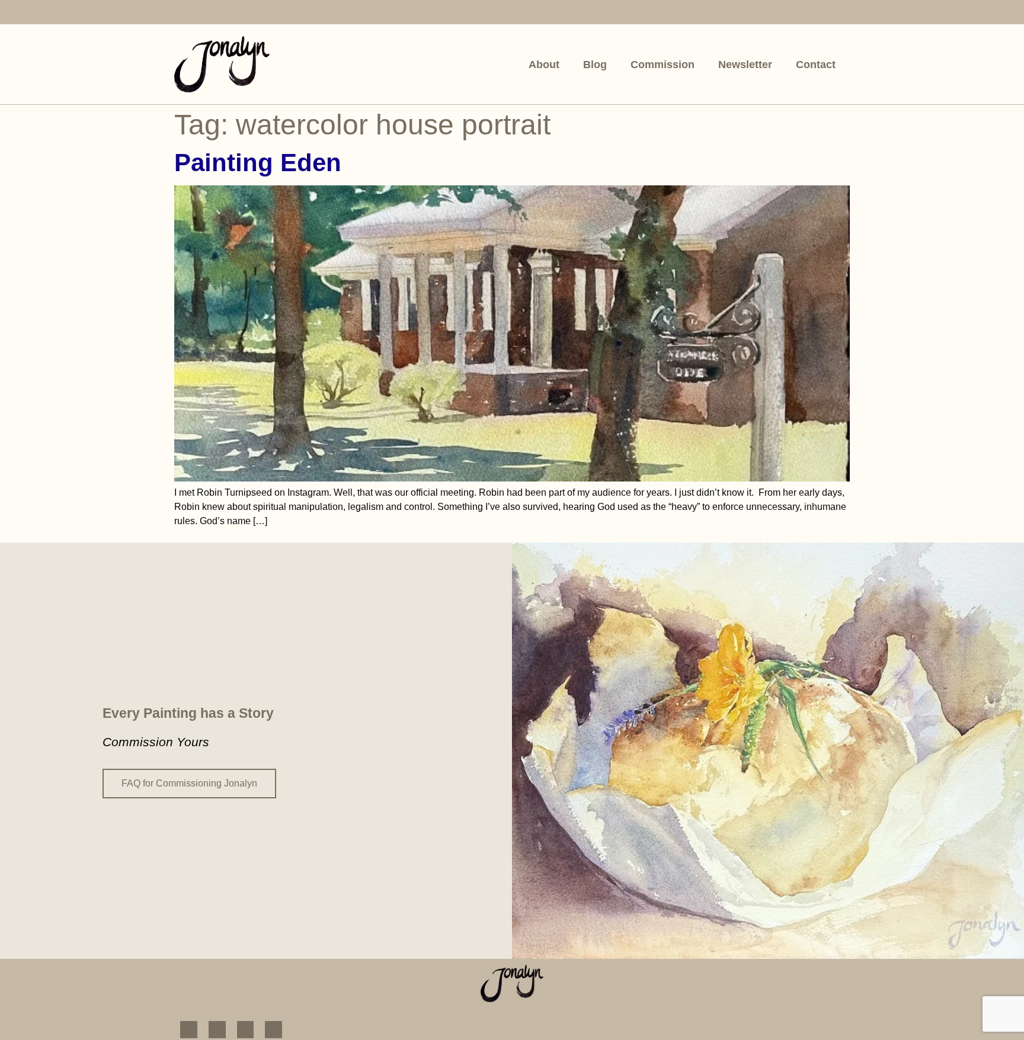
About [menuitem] (544, 64)
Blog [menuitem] (595, 64)
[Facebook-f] (182, 13)
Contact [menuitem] (816, 64)
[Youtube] (239, 13)
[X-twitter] (267, 13)
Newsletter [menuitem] (745, 64)
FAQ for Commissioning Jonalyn (189, 783)
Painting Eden (257, 162)
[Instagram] (211, 13)
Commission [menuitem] (663, 64)
